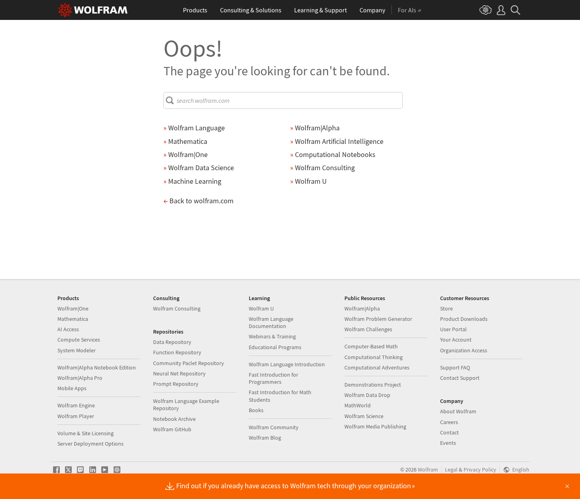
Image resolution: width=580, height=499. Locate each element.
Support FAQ (455, 367)
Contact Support (460, 377)
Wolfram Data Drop (367, 395)
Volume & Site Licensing (85, 433)
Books (256, 410)
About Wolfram (458, 411)
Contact (449, 432)
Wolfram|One (72, 308)
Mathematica (72, 318)
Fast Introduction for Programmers (273, 378)
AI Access (68, 329)
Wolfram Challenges (368, 329)
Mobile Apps (72, 388)
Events (448, 442)
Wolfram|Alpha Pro (79, 377)
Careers (449, 422)
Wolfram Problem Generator (378, 318)
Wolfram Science (363, 416)
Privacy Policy (480, 469)
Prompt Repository (176, 383)
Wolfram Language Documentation (271, 322)
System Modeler (76, 350)
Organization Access (463, 350)
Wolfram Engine (76, 405)
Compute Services (78, 339)
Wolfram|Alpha (362, 308)
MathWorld (357, 405)
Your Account (456, 339)
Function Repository (177, 352)
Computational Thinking (373, 357)
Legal (451, 469)
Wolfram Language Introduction (287, 364)
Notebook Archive (174, 418)
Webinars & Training (272, 336)
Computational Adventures (376, 367)
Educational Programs (275, 347)
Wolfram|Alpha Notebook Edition (96, 367)
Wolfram (428, 469)
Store (446, 308)
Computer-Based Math (371, 346)
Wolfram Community (274, 427)
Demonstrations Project (372, 384)
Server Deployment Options (90, 443)
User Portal (453, 329)
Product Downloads (464, 318)
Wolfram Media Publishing (375, 426)
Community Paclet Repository (188, 363)
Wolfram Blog (265, 437)
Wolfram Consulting (177, 308)
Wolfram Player (75, 416)
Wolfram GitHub (172, 429)
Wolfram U (261, 308)
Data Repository (172, 342)
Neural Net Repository (179, 373)
